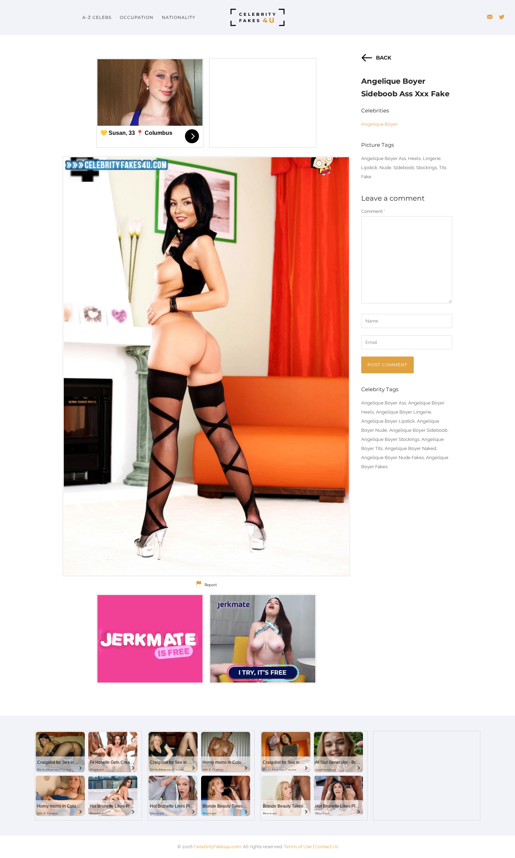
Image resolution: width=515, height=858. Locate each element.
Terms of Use (298, 846)
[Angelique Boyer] (206, 366)
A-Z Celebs (96, 17)
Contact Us (326, 846)
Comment (373, 211)
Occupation (136, 17)
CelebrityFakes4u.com (217, 846)
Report (211, 585)
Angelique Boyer (379, 124)
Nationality (178, 17)
